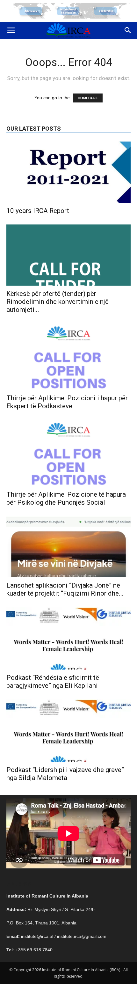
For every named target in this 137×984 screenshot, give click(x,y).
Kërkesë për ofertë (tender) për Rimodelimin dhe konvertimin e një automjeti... (57, 301)
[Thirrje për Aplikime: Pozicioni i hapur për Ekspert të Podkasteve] (68, 356)
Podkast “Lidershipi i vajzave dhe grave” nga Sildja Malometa (65, 774)
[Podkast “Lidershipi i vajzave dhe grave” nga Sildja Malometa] (68, 730)
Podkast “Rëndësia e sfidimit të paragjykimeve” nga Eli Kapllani (52, 681)
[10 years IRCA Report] (68, 172)
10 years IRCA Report (37, 211)
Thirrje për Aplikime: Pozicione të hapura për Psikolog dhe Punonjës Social (66, 498)
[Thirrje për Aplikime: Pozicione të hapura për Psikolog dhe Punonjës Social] (68, 453)
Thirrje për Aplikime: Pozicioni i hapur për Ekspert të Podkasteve (67, 402)
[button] (128, 30)
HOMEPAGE (88, 98)
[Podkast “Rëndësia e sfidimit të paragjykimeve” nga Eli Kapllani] (68, 638)
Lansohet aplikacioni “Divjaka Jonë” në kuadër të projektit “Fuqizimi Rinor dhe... (65, 589)
